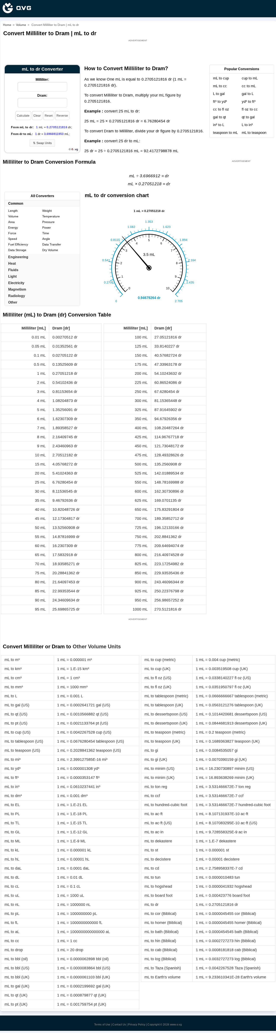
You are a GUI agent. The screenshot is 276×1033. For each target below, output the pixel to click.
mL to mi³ (12, 759)
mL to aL (12, 932)
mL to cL (12, 886)
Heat (12, 263)
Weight (47, 210)
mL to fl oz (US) (157, 678)
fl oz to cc (250, 109)
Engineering (18, 257)
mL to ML (12, 841)
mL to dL (12, 877)
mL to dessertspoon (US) (165, 714)
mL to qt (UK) (16, 995)
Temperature (51, 216)
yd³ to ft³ (249, 102)
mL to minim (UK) (159, 777)
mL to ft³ (12, 777)
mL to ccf (152, 796)
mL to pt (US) (16, 723)
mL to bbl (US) (17, 968)
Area (11, 222)
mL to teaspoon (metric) (164, 732)
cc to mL (249, 86)
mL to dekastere (158, 841)
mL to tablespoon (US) (24, 741)
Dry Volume (50, 250)
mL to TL (12, 823)
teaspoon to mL (225, 133)
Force (12, 233)
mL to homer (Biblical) (163, 923)
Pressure (48, 222)
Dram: (42, 95)
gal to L (248, 94)
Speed (12, 238)
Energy (13, 227)
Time (45, 233)
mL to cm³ (13, 678)
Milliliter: (42, 79)
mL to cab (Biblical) (160, 950)
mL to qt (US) (16, 714)
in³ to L (218, 125)
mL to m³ (12, 660)
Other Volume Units (97, 646)
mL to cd (151, 868)
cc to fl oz (221, 109)
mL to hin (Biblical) (160, 941)
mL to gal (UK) (17, 986)
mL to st (151, 850)
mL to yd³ (12, 768)
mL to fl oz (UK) (157, 687)
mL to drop (14, 950)
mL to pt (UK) (16, 1004)
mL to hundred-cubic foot (165, 805)
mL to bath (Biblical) (161, 932)
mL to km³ (13, 669)
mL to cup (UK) (157, 669)
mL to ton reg (155, 787)
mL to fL (11, 923)
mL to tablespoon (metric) (166, 696)
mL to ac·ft (153, 814)
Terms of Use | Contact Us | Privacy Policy (120, 1024)
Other (12, 302)
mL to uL (12, 895)
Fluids (13, 270)
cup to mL (250, 78)
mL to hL (12, 859)
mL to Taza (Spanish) (162, 968)
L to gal (219, 94)
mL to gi (151, 750)
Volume (13, 216)
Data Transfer (51, 244)
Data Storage (17, 250)
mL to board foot (158, 895)
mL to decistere (157, 859)
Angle (46, 238)
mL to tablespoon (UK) (163, 705)
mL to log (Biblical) (160, 959)
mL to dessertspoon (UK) (165, 723)
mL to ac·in (153, 832)
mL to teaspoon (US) (22, 750)
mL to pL (12, 913)
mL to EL (12, 805)
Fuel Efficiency (18, 244)
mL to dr (151, 904)
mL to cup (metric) (160, 660)
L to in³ (247, 125)
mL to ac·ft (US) (158, 823)
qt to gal (248, 117)
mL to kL (12, 850)
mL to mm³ (14, 687)
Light (12, 276)
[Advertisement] (138, 52)
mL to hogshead (158, 886)
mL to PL (12, 814)
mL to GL (12, 832)
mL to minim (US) (159, 768)
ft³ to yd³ (220, 102)
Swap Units (42, 143)
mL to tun (152, 877)
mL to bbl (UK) (17, 977)
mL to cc (220, 86)
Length (13, 210)
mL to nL (12, 904)
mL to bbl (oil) (16, 959)
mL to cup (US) (17, 732)
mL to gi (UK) (155, 759)
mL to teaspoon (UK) (162, 741)
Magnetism (17, 289)
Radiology (16, 296)
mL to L (11, 696)
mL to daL (13, 868)
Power (46, 227)
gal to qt (219, 117)
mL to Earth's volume (162, 977)
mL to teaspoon (254, 133)
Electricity (16, 283)
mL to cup (221, 78)
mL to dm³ (13, 796)
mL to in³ (12, 787)
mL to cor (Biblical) (160, 913)
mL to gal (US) (17, 705)
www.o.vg (176, 1024)
